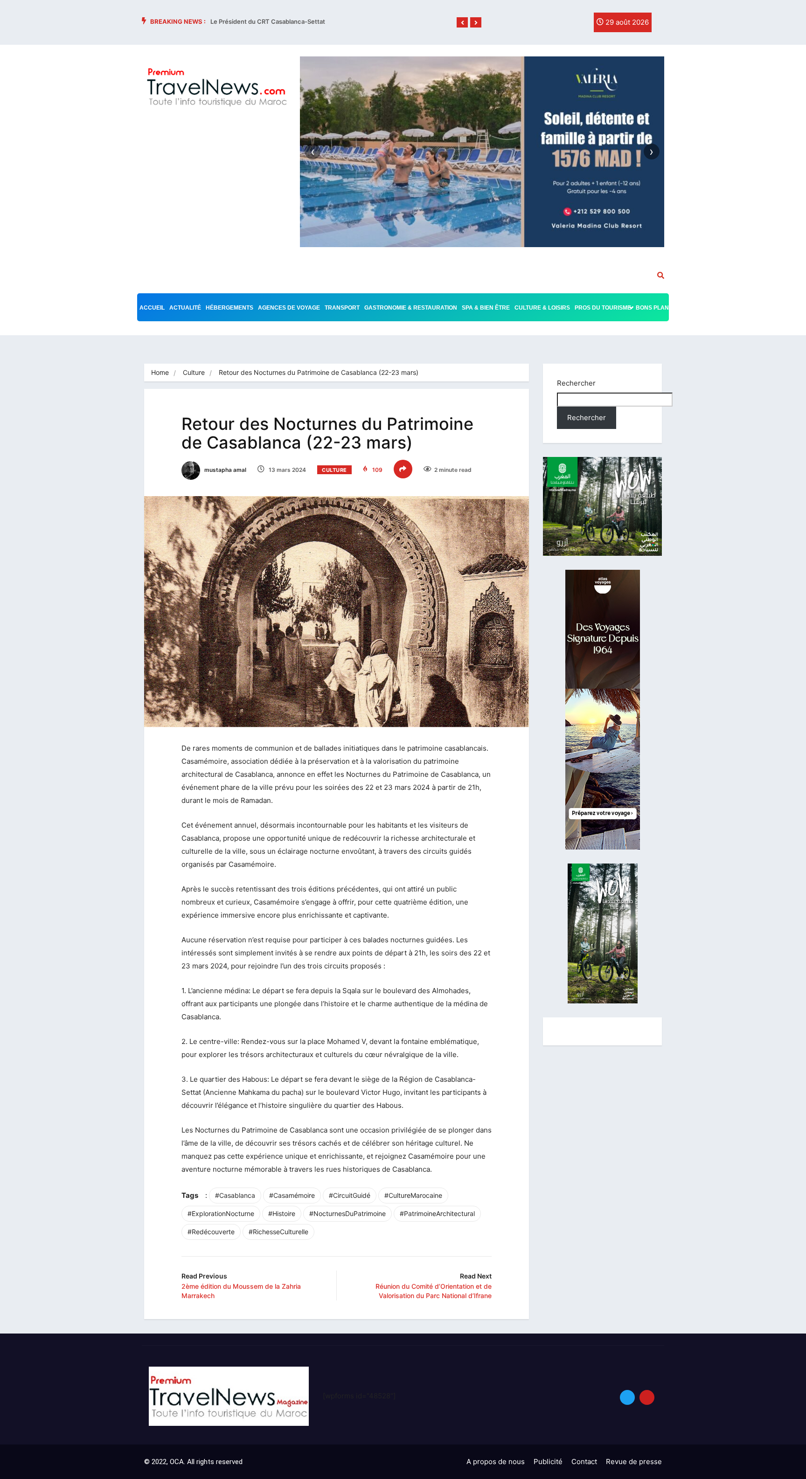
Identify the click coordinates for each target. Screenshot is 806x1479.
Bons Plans (654, 307)
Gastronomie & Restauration (410, 307)
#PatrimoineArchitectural (437, 1213)
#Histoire (281, 1213)
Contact (584, 1461)
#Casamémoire (292, 1195)
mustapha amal (224, 469)
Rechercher (576, 383)
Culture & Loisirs (542, 307)
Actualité (185, 307)
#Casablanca (235, 1195)
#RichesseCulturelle (278, 1232)
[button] (462, 22)
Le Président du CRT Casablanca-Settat (267, 21)
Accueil (152, 307)
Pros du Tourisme (603, 307)
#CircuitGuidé (349, 1195)
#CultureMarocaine (413, 1195)
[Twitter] (558, 24)
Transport (342, 307)
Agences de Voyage (289, 307)
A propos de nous (495, 1461)
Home (160, 372)
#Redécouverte (211, 1232)
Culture (194, 372)
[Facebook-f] (539, 24)
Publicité (548, 1461)
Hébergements (229, 307)
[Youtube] (646, 1397)
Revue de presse (634, 1461)
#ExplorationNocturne (221, 1213)
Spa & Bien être (486, 307)
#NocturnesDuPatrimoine (347, 1213)
